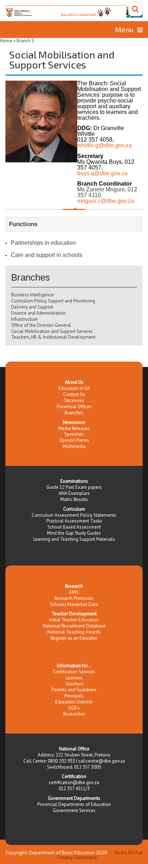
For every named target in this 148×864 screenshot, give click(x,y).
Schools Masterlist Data (74, 604)
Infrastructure (24, 319)
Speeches (74, 434)
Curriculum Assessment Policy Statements (74, 515)
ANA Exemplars (74, 493)
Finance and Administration (38, 313)
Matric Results (74, 499)
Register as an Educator (74, 638)
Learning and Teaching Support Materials (74, 539)
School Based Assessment (74, 527)
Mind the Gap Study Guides (74, 533)
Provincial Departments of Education (74, 804)
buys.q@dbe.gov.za (102, 173)
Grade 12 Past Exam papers (74, 487)
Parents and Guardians (74, 690)
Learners (74, 678)
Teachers (74, 684)
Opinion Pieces (74, 440)
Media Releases (74, 428)
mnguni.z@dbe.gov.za (105, 201)
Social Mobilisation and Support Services (52, 331)
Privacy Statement (77, 857)
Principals (74, 696)
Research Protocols (74, 598)
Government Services (74, 810)
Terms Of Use (128, 852)
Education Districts (74, 702)
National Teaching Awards (74, 632)
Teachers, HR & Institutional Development (53, 337)
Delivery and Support (32, 307)
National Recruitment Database (74, 626)
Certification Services (74, 672)
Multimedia (74, 446)
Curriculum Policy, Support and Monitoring (53, 301)
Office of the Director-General (41, 325)
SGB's (74, 708)
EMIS (74, 592)
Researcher (74, 714)
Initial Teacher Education (74, 620)
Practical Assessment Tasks (74, 521)
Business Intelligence (32, 295)
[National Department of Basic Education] (74, 11)
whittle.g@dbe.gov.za (104, 145)
